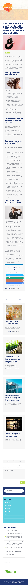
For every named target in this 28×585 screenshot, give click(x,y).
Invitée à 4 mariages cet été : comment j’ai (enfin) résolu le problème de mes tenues (14, 543)
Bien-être (9, 505)
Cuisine (8, 508)
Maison (8, 514)
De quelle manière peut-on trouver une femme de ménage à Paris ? (13, 435)
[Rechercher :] (14, 490)
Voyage (8, 520)
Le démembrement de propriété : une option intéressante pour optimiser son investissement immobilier (12, 359)
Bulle (15, 288)
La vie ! (7, 52)
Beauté (8, 502)
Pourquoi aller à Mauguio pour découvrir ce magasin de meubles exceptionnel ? (14, 538)
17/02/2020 (8, 331)
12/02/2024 (7, 288)
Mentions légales (16, 582)
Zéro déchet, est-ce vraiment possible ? (11, 322)
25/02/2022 (8, 445)
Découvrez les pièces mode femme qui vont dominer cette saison (14, 553)
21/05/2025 (8, 408)
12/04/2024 (8, 371)
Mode (7, 517)
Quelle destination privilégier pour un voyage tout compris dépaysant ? (14, 532)
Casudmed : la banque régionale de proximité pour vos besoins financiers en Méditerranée (12, 398)
